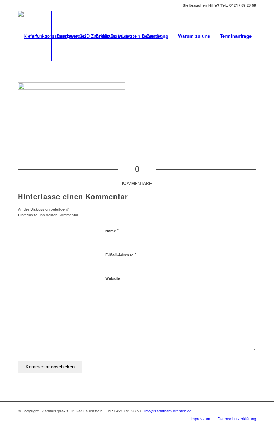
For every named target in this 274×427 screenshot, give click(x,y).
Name (112, 230)
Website (112, 278)
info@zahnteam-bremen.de (168, 410)
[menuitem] (71, 36)
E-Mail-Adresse (120, 254)
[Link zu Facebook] (250, 410)
